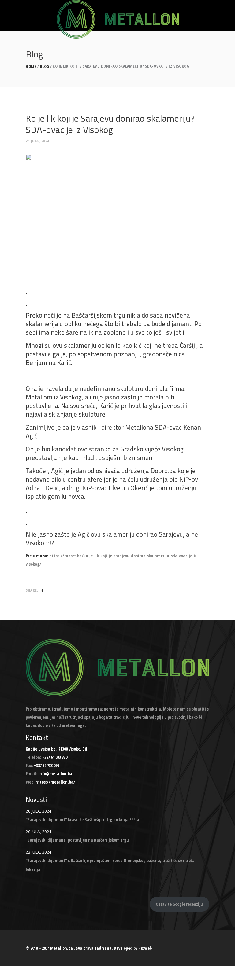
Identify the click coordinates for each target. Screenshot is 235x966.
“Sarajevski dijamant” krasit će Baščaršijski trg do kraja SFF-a (82, 819)
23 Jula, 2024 (38, 852)
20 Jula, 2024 (38, 811)
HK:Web (145, 948)
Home (31, 66)
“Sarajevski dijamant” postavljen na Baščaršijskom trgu (77, 840)
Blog (44, 66)
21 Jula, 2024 (37, 141)
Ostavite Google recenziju (179, 904)
